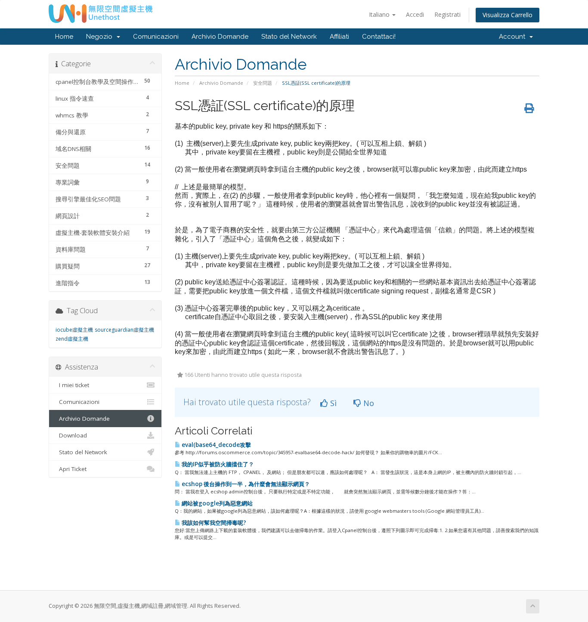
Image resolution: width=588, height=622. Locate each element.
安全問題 (262, 83)
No (367, 403)
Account (514, 36)
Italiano (380, 14)
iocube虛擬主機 (74, 329)
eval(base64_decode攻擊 (215, 445)
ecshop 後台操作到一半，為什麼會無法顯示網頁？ (245, 484)
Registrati (447, 14)
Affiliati (339, 36)
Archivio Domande (220, 36)
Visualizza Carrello (507, 15)
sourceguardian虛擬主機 (124, 329)
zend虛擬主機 (72, 338)
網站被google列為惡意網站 (216, 503)
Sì (332, 403)
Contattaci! (379, 36)
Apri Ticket (71, 469)
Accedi (415, 14)
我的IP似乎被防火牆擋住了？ (217, 464)
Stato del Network (289, 36)
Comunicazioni (156, 36)
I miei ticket (72, 385)
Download (71, 435)
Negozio (101, 36)
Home (64, 36)
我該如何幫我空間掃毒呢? (213, 523)
